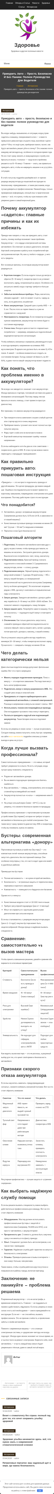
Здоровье (46, 3)
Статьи (22, 7)
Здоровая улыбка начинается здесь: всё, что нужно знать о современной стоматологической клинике (27, 1442)
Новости (35, 3)
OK (39, 1490)
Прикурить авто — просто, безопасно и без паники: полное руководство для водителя (26, 122)
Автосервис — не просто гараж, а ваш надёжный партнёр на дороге (14, 1385)
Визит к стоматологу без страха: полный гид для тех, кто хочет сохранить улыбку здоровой (27, 1418)
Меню (7, 63)
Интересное (32, 7)
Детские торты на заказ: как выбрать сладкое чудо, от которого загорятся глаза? (40, 1385)
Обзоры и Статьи (22, 3)
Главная (9, 3)
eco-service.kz (16, 736)
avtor (15, 114)
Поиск (47, 63)
